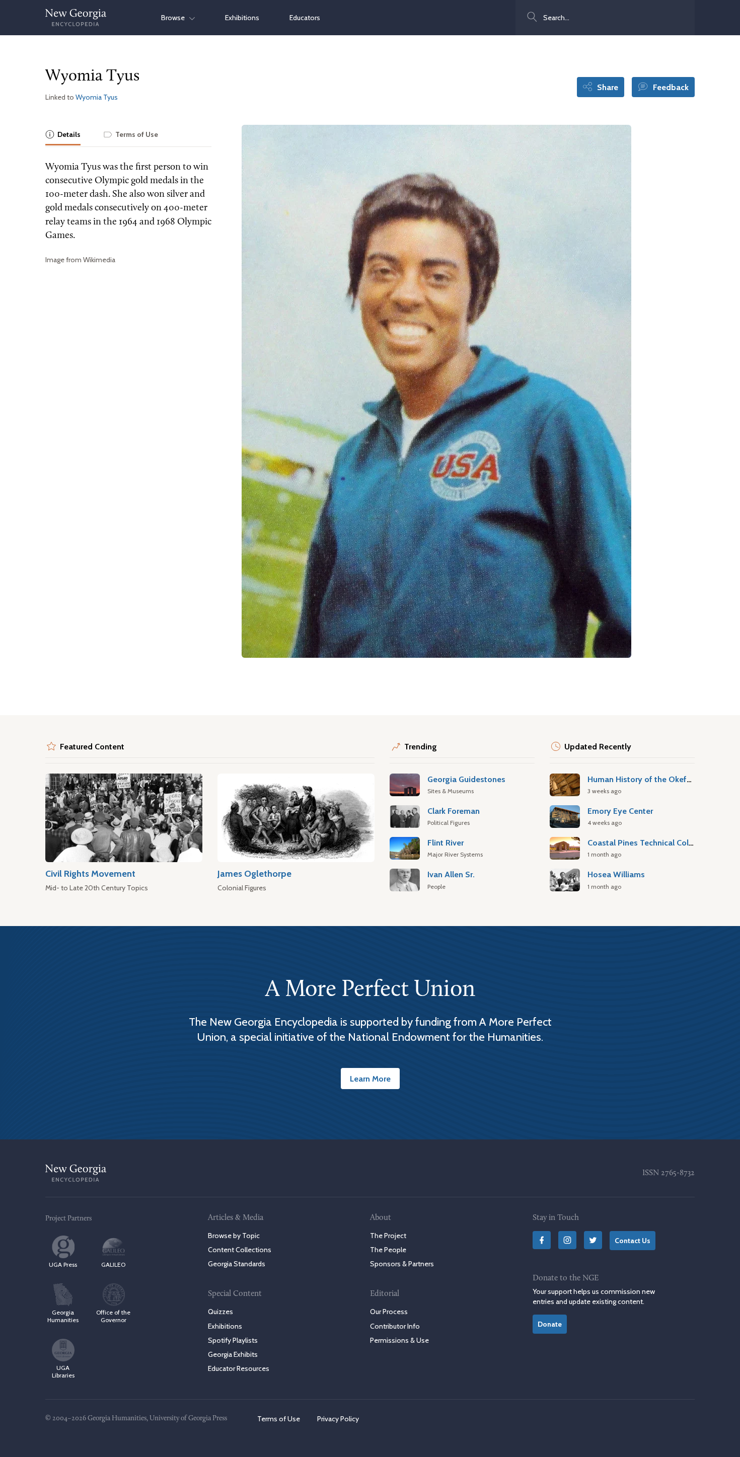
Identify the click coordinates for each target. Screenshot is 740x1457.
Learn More (370, 1078)
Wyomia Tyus (97, 97)
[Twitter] (593, 1240)
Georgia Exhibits (233, 1354)
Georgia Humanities (63, 1316)
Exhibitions (242, 17)
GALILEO (113, 1264)
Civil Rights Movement (90, 873)
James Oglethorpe (254, 873)
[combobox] (605, 17)
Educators (304, 17)
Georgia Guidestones (466, 779)
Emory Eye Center (620, 811)
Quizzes (220, 1311)
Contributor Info (395, 1326)
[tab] (63, 135)
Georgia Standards (236, 1263)
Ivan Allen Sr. (451, 874)
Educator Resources (238, 1368)
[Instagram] (567, 1240)
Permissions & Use (399, 1340)
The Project (388, 1235)
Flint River (445, 842)
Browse (175, 17)
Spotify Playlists (233, 1340)
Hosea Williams (616, 874)
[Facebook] (542, 1240)
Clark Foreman (453, 811)
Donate (550, 1324)
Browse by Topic (234, 1235)
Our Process (389, 1311)
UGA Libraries (63, 1371)
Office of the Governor (113, 1316)
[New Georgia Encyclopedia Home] (76, 17)
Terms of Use (278, 1418)
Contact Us (632, 1240)
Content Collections (239, 1249)
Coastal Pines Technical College (646, 842)
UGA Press (63, 1264)
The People (388, 1249)
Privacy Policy (338, 1418)
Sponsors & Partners (402, 1263)
